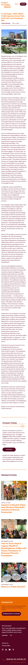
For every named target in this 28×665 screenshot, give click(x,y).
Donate (23, 4)
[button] (16, 4)
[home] (7, 5)
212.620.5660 (17, 613)
